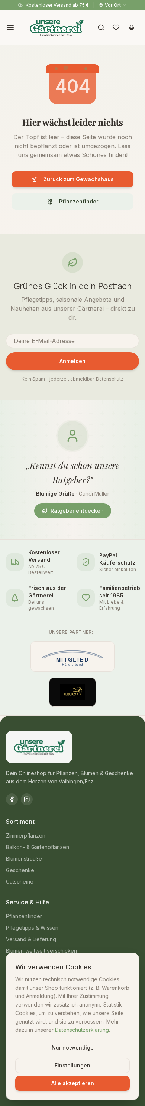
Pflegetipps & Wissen (32, 927)
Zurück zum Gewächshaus (79, 179)
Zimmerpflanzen (25, 835)
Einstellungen (72, 1065)
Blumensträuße (24, 858)
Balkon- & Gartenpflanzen (37, 847)
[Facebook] (12, 799)
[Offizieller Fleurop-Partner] (72, 692)
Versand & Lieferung (31, 939)
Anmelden (72, 361)
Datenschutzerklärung (82, 1030)
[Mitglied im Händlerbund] (72, 656)
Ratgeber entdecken (77, 511)
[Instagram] (27, 799)
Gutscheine (19, 881)
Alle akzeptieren (72, 1083)
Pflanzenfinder (78, 201)
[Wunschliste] (116, 27)
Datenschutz (109, 379)
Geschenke (20, 870)
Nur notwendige (73, 1047)
